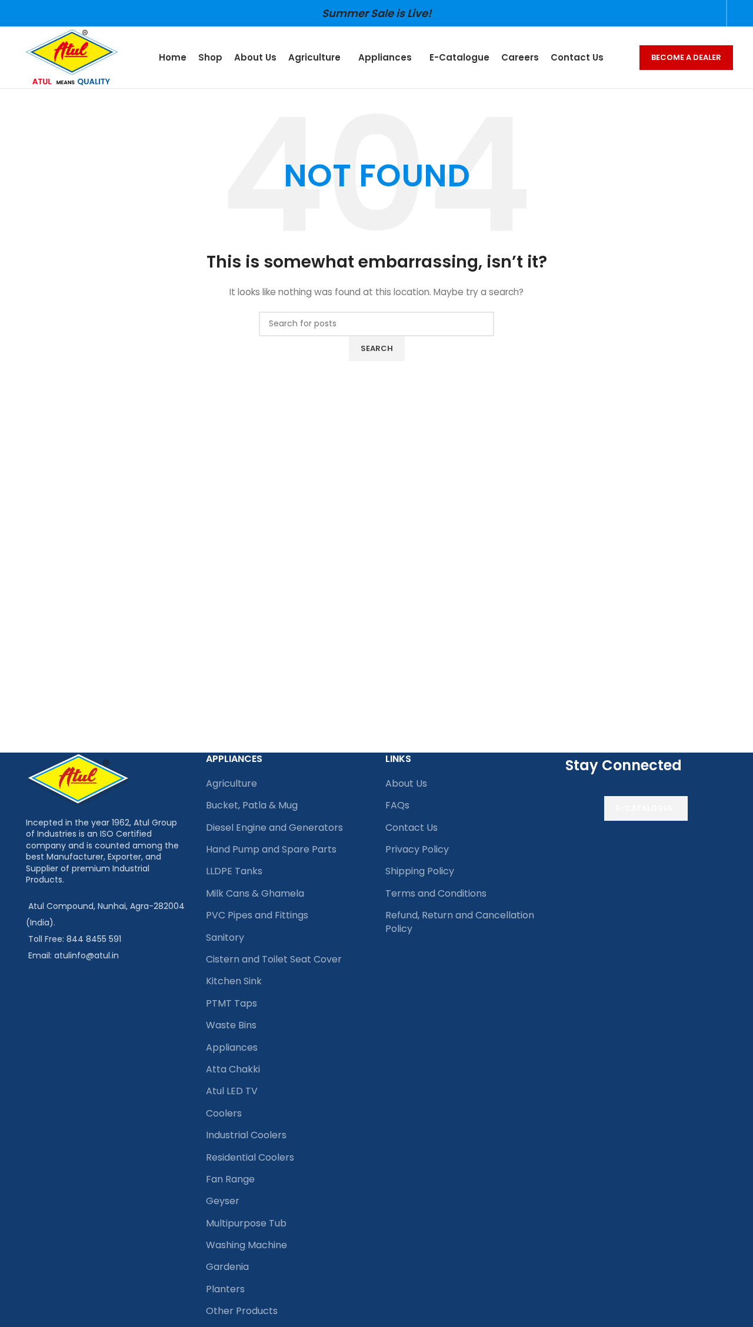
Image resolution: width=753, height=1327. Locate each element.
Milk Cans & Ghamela (255, 893)
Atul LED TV (232, 1091)
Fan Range (230, 1179)
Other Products (242, 1311)
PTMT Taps (231, 1003)
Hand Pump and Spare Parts (271, 849)
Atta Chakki (233, 1069)
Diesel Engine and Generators (274, 827)
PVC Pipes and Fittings (257, 915)
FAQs (397, 805)
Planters (225, 1289)
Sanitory (225, 937)
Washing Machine (246, 1245)
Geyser (222, 1201)
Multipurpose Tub (246, 1223)
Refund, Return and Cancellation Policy (459, 921)
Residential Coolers (250, 1157)
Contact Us (411, 827)
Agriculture (231, 783)
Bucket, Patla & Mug (252, 805)
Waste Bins (231, 1025)
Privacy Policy (417, 849)
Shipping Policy (419, 871)
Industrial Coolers (246, 1135)
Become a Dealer (686, 57)
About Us (406, 783)
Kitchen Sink (234, 981)
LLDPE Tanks (234, 871)
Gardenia (227, 1266)
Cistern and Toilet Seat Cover (274, 959)
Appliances (232, 1047)
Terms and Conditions (436, 893)
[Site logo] (72, 56)
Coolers (224, 1113)
